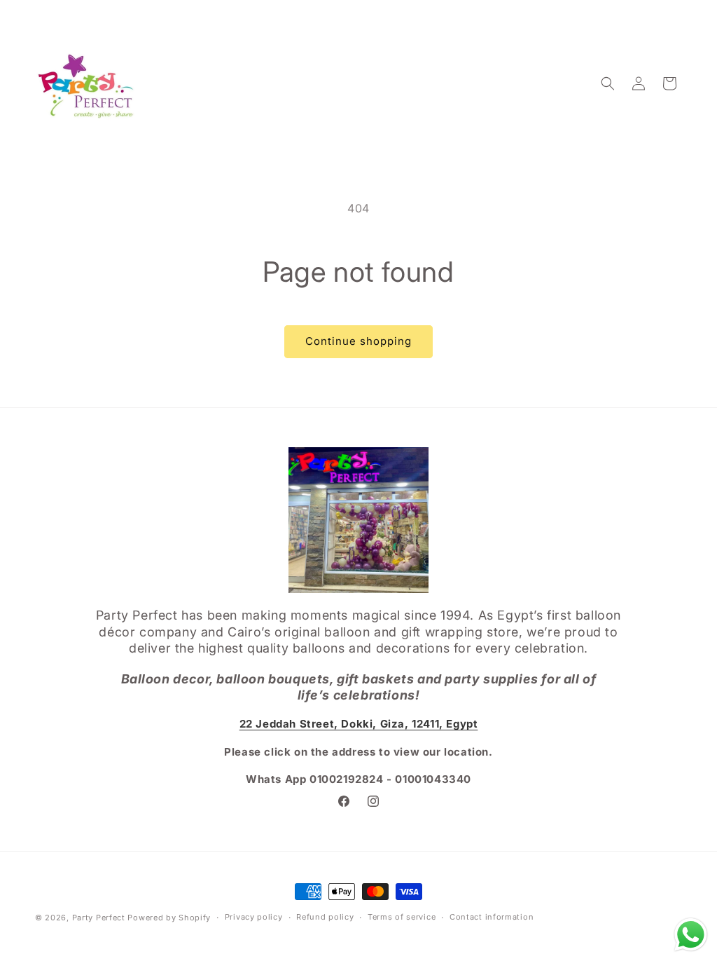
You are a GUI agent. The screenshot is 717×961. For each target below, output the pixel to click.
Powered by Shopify (169, 917)
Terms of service (402, 917)
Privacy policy (254, 917)
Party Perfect (98, 917)
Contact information (492, 917)
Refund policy (325, 917)
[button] (607, 83)
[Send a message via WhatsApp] (690, 934)
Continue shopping (358, 341)
